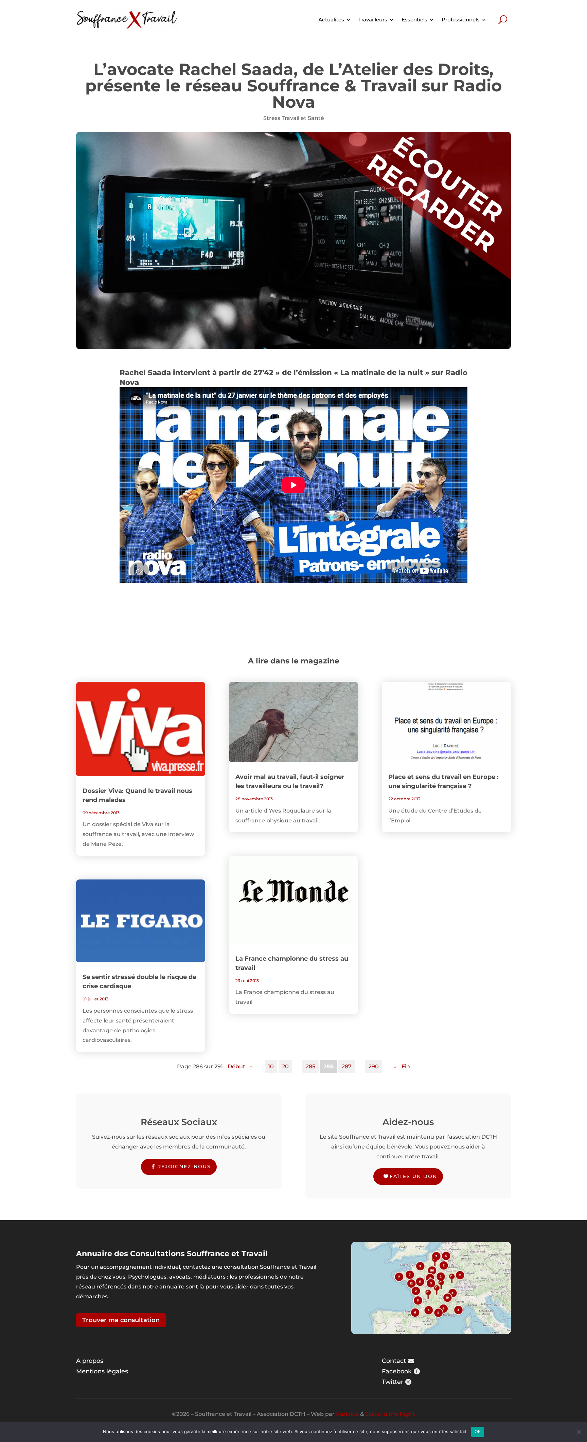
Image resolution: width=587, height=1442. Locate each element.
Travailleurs (372, 19)
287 (347, 1066)
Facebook (397, 1371)
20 (285, 1066)
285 (310, 1066)
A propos (89, 1361)
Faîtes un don (413, 1176)
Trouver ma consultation (121, 1320)
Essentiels (414, 19)
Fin (406, 1066)
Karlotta (347, 1414)
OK (478, 1431)
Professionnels (461, 19)
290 (374, 1066)
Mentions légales (102, 1371)
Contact (394, 1361)
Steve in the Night (390, 1414)
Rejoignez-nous (184, 1166)
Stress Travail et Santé (293, 118)
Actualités (331, 19)
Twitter (392, 1382)
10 (271, 1066)
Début (236, 1066)
